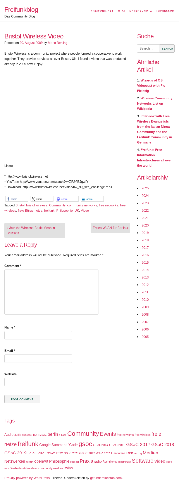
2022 (145, 210)
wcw (7, 468)
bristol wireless (36, 205)
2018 (145, 240)
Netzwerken (14, 461)
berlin (53, 434)
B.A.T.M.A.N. (40, 435)
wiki (24, 468)
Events (108, 434)
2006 (145, 329)
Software (142, 461)
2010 (145, 299)
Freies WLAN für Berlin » (110, 228)
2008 (145, 314)
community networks (82, 205)
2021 (145, 218)
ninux (29, 461)
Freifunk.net (102, 10)
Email (9, 351)
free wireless (143, 434)
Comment (12, 266)
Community (57, 205)
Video (85, 210)
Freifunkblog (21, 9)
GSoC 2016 (117, 445)
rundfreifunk (124, 461)
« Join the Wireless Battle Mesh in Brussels (31, 230)
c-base (62, 435)
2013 (145, 277)
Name (9, 327)
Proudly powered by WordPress (27, 478)
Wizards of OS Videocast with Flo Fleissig (151, 85)
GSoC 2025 (103, 453)
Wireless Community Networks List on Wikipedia (154, 103)
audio (17, 434)
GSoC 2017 (138, 444)
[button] (16, 199)
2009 (145, 307)
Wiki (121, 10)
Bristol (19, 205)
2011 (145, 292)
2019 (145, 233)
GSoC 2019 (15, 453)
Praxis (86, 461)
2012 (145, 285)
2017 (145, 247)
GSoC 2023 (71, 453)
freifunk (49, 210)
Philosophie (64, 210)
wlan (69, 468)
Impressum (166, 10)
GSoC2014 (100, 445)
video (169, 461)
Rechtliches (110, 461)
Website (10, 374)
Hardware (118, 453)
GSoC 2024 (87, 453)
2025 (145, 188)
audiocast (27, 435)
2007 (145, 322)
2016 (145, 255)
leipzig (138, 453)
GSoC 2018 (162, 444)
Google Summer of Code (58, 445)
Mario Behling (57, 43)
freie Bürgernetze (30, 210)
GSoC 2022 (55, 453)
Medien (150, 452)
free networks (108, 205)
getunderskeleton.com (106, 478)
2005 (145, 337)
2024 (145, 195)
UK (76, 210)
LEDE (129, 453)
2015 (145, 262)
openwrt (41, 461)
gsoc (85, 443)
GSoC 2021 (37, 453)
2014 (145, 270)
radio (98, 461)
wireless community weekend (45, 468)
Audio (9, 434)
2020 (145, 225)
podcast (74, 461)
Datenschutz (140, 10)
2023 (145, 203)
